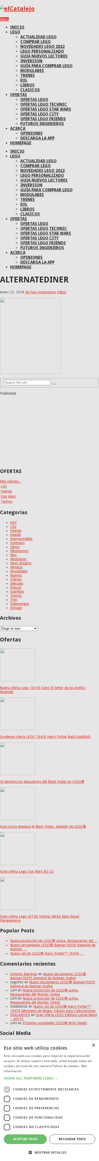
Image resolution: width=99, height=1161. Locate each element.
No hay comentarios (40, 292)
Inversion (17, 543)
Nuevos (16, 575)
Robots (15, 587)
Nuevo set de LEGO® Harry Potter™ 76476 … (47, 953)
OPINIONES (31, 133)
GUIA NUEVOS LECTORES (44, 56)
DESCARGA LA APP (37, 138)
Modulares (18, 559)
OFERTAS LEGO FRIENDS (43, 118)
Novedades (18, 571)
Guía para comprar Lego (46, 65)
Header (15, 535)
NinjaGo (16, 567)
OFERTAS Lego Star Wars (45, 109)
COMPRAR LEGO (35, 41)
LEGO (15, 32)
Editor (62, 292)
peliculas (16, 583)
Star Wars (8, 496)
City (4, 486)
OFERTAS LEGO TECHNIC (43, 104)
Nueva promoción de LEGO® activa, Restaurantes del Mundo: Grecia (44, 992)
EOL (23, 80)
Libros (15, 547)
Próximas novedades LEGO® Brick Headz (55, 1023)
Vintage (16, 608)
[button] (49, 1078)
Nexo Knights (20, 563)
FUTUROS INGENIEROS (42, 123)
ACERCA (17, 128)
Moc (13, 555)
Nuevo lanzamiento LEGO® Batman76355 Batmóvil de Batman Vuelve (48, 976)
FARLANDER (20, 1015)
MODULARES (32, 70)
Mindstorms (19, 551)
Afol (13, 522)
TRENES (27, 75)
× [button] (93, 1045)
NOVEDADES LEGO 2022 (42, 46)
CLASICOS (30, 90)
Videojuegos (19, 604)
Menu (4, 19)
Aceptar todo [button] (25, 1139)
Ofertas (16, 579)
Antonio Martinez (23, 974)
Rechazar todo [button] (72, 1139)
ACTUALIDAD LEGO (38, 37)
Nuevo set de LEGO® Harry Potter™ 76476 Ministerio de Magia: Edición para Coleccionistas (52, 1008)
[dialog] (49, 1100)
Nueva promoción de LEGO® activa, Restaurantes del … (54, 941)
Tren (13, 600)
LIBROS (27, 85)
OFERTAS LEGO (34, 99)
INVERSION (31, 61)
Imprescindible (21, 539)
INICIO (17, 27)
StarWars (17, 592)
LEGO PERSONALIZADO (42, 51)
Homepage (20, 143)
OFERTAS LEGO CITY (39, 114)
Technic (6, 501)
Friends (6, 491)
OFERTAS (18, 94)
